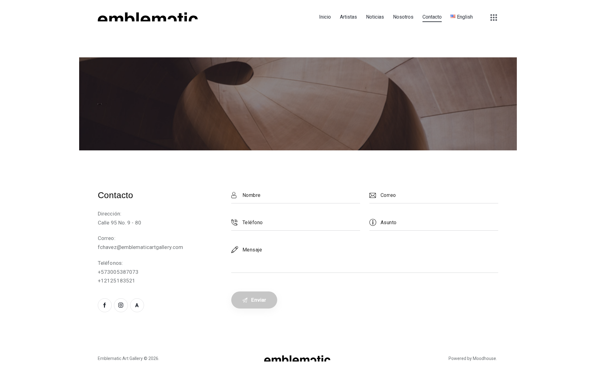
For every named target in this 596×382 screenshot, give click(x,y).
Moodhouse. (485, 358)
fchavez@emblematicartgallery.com (140, 247)
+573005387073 (118, 272)
